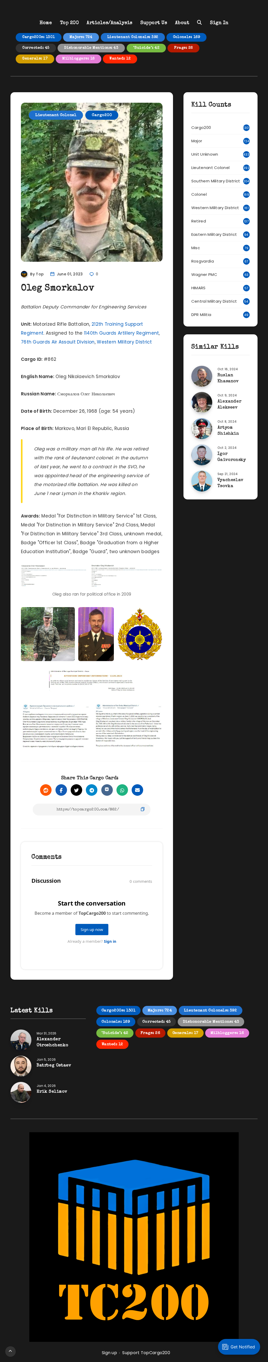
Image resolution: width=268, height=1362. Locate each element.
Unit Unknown (204, 154)
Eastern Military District (214, 234)
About (182, 23)
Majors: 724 (81, 37)
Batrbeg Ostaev (54, 1066)
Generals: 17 (35, 59)
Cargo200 (102, 115)
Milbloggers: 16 (78, 59)
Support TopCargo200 (146, 1353)
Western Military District (124, 342)
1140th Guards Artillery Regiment (121, 333)
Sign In (219, 23)
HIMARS (198, 288)
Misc (195, 247)
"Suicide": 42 (146, 48)
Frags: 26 (183, 48)
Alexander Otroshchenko (52, 1042)
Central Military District (214, 301)
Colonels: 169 (186, 37)
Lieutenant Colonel (55, 115)
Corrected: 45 (35, 48)
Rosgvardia (202, 261)
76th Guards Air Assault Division (58, 342)
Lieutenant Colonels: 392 (132, 37)
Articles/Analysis (109, 23)
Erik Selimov (52, 1092)
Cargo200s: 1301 (38, 37)
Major (196, 141)
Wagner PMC (204, 274)
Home (46, 23)
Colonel (199, 194)
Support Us (153, 23)
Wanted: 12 (120, 59)
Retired (198, 221)
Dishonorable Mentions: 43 (91, 48)
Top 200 (69, 23)
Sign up (109, 1353)
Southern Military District (215, 181)
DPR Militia (201, 314)
